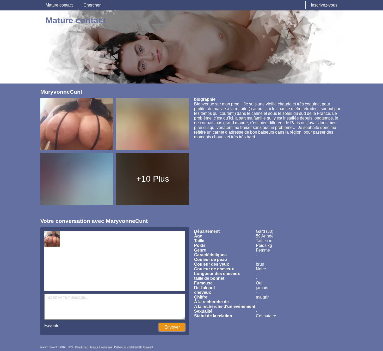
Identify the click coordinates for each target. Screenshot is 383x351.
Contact (148, 347)
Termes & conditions (101, 347)
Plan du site (81, 347)
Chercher (92, 5)
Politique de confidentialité (128, 347)
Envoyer (172, 327)
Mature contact (59, 5)
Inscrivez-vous (324, 5)
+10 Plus (152, 178)
